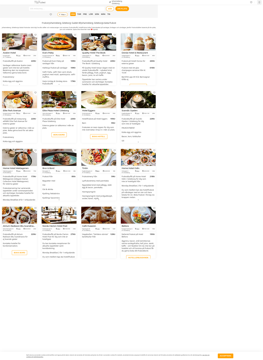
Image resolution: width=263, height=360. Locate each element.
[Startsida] (40, 2)
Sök (110, 9)
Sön (97, 14)
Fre (85, 14)
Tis (108, 14)
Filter (63, 14)
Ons (73, 14)
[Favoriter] (251, 2)
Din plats (122, 9)
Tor (79, 14)
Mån (103, 14)
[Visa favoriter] (51, 14)
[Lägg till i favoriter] (35, 35)
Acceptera (225, 356)
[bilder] (4, 48)
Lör (91, 14)
